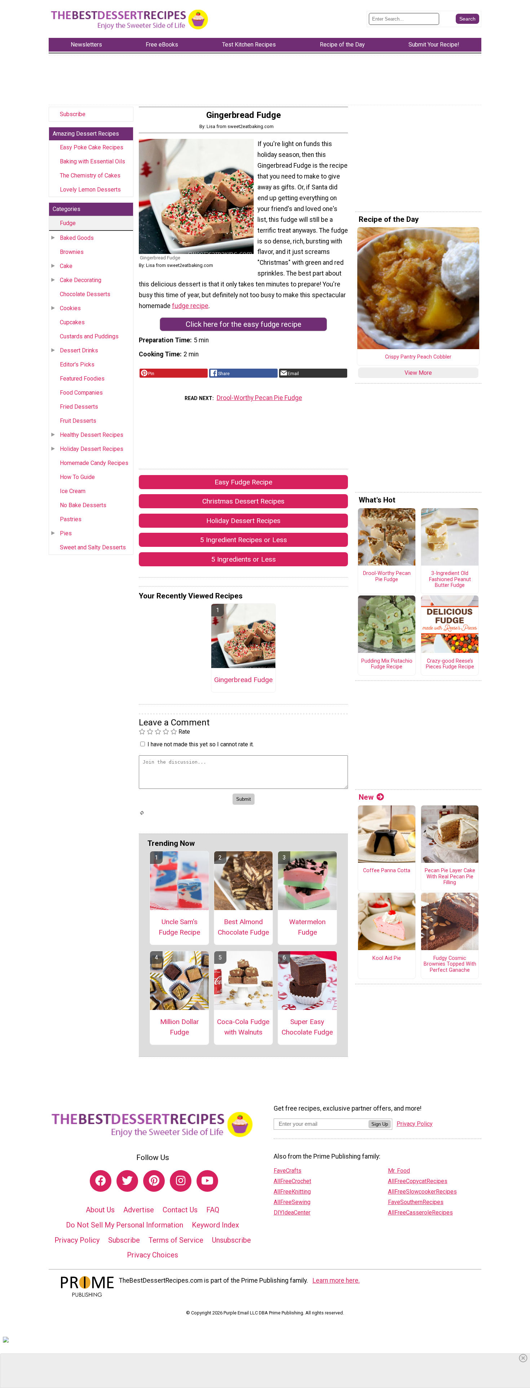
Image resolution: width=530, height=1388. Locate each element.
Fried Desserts (79, 406)
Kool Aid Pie (386, 958)
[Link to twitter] (127, 1181)
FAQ (212, 1209)
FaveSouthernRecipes (415, 1202)
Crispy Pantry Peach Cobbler (418, 357)
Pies (66, 533)
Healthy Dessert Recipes (91, 434)
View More (418, 372)
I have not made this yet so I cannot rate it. (200, 744)
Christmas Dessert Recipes (243, 501)
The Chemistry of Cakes (90, 175)
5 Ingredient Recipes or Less (243, 540)
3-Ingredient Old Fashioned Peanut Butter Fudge (450, 579)
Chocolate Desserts (85, 294)
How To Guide (77, 477)
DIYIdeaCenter (292, 1212)
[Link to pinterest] (154, 1181)
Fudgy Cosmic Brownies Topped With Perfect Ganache (450, 964)
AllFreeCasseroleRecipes (420, 1212)
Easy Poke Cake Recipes (91, 147)
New (366, 797)
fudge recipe (190, 305)
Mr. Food (399, 1170)
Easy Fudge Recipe (243, 482)
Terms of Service (176, 1240)
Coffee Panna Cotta (386, 871)
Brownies (72, 252)
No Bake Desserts (83, 505)
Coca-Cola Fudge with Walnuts (243, 1027)
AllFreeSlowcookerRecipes (422, 1191)
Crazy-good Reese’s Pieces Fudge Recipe (450, 664)
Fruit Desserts (78, 420)
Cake (66, 266)
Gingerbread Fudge (243, 680)
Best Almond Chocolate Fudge (243, 927)
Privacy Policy (77, 1240)
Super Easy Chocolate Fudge (307, 1027)
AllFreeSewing (292, 1202)
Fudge (68, 223)
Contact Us (180, 1209)
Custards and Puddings (89, 336)
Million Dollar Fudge (179, 1027)
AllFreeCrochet (292, 1181)
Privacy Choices (152, 1255)
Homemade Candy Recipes (94, 463)
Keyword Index (215, 1225)
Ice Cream (72, 491)
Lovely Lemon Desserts (90, 189)
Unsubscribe (231, 1240)
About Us (100, 1209)
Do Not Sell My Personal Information (124, 1225)
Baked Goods (77, 237)
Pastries (70, 519)
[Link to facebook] (100, 1181)
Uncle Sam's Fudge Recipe (179, 927)
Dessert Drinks (79, 350)
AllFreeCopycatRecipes (417, 1181)
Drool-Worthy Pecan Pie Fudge (259, 397)
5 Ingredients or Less (243, 559)
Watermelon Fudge (307, 927)
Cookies (70, 308)
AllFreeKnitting (292, 1191)
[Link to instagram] (180, 1181)
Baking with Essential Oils (92, 161)
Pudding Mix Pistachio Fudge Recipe (386, 664)
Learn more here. (336, 1280)
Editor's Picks (77, 364)
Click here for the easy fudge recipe (243, 324)
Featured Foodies (82, 378)
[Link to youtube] (207, 1181)
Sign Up (379, 1124)
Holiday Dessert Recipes (91, 448)
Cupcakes (72, 322)
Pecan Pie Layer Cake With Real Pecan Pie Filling (450, 877)
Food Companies (81, 392)
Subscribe (72, 114)
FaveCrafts (287, 1170)
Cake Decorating (80, 280)
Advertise (138, 1209)
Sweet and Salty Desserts (93, 547)
